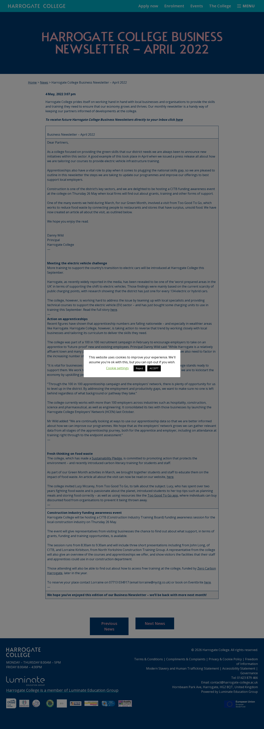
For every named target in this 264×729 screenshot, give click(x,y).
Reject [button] (139, 368)
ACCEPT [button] (154, 368)
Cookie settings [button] (117, 368)
